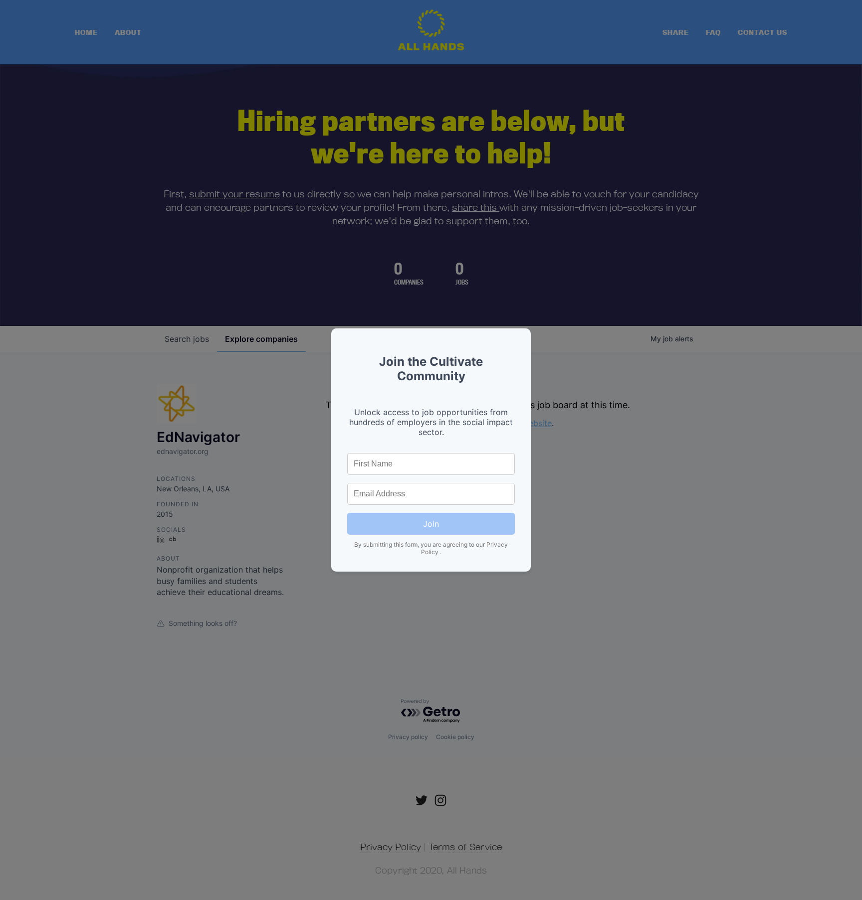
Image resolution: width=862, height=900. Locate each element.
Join (431, 524)
